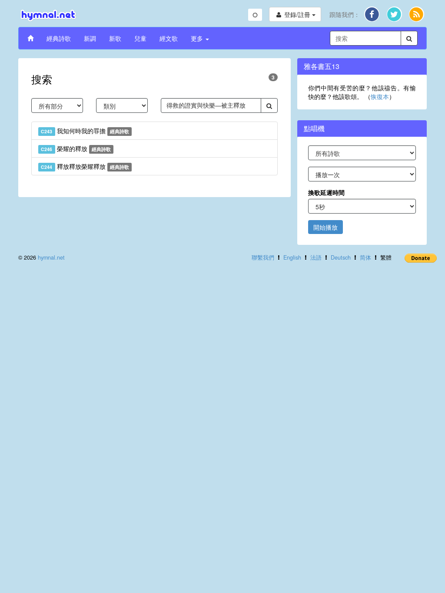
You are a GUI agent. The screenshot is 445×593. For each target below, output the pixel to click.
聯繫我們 (263, 257)
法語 (316, 257)
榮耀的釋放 (76, 148)
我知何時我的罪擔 (85, 130)
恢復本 (380, 96)
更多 (198, 38)
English (292, 257)
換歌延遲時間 (326, 192)
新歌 (115, 38)
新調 (90, 38)
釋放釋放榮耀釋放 (85, 166)
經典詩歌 (58, 38)
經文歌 (168, 38)
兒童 (140, 38)
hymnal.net (51, 257)
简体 (365, 257)
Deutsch (341, 257)
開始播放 (325, 227)
